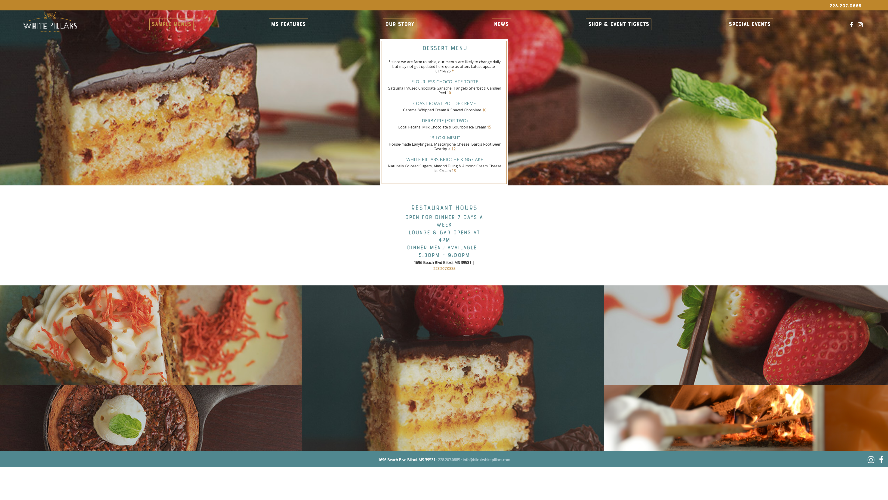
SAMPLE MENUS (171, 25)
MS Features (288, 25)
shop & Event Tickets (618, 25)
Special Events (750, 25)
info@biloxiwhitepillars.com (486, 459)
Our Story (399, 25)
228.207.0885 (444, 268)
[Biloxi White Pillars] (50, 26)
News (501, 25)
